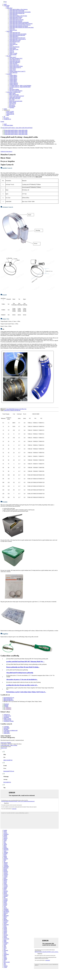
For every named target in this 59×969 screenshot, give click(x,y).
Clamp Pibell (9, 8)
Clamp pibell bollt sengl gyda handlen (17, 34)
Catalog (5, 108)
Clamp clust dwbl (13, 63)
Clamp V (11, 45)
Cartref (5, 4)
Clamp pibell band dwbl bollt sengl (17, 37)
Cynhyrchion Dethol (8, 125)
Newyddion (6, 117)
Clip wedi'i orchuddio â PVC (15, 58)
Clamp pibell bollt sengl (14, 32)
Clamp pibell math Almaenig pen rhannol (18, 26)
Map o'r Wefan (13, 745)
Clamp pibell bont (13, 14)
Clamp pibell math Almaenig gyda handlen (19, 22)
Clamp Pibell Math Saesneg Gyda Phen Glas (16, 409)
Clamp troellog (12, 48)
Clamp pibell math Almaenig (15, 21)
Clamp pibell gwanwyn (14, 59)
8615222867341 (7, 782)
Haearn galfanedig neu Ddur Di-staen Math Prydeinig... (22, 667)
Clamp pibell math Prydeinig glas (16, 13)
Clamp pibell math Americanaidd (16, 10)
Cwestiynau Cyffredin (8, 721)
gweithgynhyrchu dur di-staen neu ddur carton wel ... (22, 685)
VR (4, 116)
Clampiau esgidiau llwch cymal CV (17, 71)
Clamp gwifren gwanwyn (15, 67)
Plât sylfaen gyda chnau (14, 98)
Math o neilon (12, 93)
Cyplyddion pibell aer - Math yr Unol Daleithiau (20, 85)
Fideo (7, 115)
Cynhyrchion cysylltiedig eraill (13, 92)
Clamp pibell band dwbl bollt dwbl (17, 35)
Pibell (7, 6)
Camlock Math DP (13, 84)
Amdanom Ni (6, 714)
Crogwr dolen (12, 43)
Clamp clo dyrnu (13, 30)
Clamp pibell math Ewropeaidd (16, 19)
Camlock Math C (13, 77)
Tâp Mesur (11, 107)
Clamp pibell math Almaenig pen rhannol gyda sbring (21, 27)
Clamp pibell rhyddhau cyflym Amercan (18, 9)
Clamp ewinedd (12, 54)
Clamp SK (11, 52)
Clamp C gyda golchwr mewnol (16, 95)
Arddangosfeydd (10, 114)
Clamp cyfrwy (12, 70)
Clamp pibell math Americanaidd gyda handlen (20, 12)
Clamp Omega (12, 68)
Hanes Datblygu (10, 112)
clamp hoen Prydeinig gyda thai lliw (12, 410)
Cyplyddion (9, 74)
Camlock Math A (13, 75)
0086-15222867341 (7, 699)
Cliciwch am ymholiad (6, 742)
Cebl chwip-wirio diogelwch (15, 90)
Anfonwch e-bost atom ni (6, 151)
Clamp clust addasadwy (14, 62)
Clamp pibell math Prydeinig (15, 17)
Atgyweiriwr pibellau (14, 89)
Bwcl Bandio (12, 106)
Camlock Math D (13, 79)
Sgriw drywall (12, 103)
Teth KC (11, 88)
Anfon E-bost (4, 747)
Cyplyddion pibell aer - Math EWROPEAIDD (19, 86)
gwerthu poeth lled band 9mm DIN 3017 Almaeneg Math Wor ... (25, 661)
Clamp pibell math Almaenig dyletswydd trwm (19, 24)
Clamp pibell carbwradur (15, 97)
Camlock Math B (13, 76)
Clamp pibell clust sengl (14, 61)
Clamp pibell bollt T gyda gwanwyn (17, 39)
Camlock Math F (13, 81)
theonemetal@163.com (8, 697)
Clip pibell (8, 55)
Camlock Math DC (13, 83)
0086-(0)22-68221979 (8, 700)
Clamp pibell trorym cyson (15, 18)
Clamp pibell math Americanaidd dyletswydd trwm (20, 23)
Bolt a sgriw (12, 105)
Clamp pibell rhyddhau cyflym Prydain (18, 15)
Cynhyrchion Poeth (5, 745)
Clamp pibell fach (13, 72)
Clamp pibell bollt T (13, 36)
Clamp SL (11, 50)
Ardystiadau (6, 717)
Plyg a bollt (11, 99)
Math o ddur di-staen (14, 94)
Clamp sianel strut (13, 44)
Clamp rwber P (12, 57)
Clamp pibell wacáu (13, 49)
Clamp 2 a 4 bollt (13, 53)
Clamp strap (12, 28)
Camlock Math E (13, 80)
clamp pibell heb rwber (14, 41)
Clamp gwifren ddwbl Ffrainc (16, 66)
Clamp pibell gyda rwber (15, 40)
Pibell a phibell (12, 102)
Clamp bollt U (6, 733)
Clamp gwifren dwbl (14, 65)
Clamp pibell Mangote (14, 46)
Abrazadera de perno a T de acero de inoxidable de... (22, 679)
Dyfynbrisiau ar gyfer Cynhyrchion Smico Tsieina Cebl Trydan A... (26, 692)
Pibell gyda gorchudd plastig (15, 101)
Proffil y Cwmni (10, 111)
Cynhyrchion (6, 5)
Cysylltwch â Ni (7, 119)
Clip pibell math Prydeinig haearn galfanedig (19, 672)
